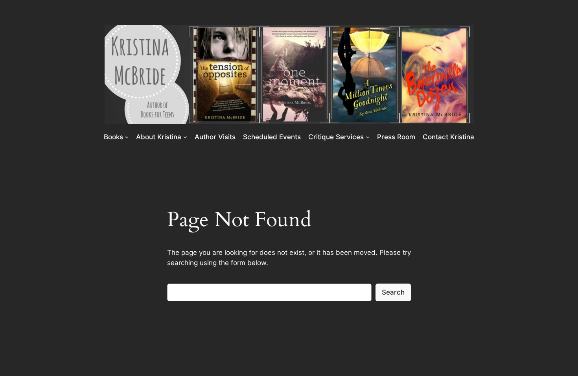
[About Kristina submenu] (185, 136)
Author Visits (215, 137)
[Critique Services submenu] (368, 136)
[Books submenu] (127, 136)
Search (393, 292)
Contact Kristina (448, 137)
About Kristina (158, 137)
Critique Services (336, 137)
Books (113, 137)
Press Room (396, 137)
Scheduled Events (272, 137)
